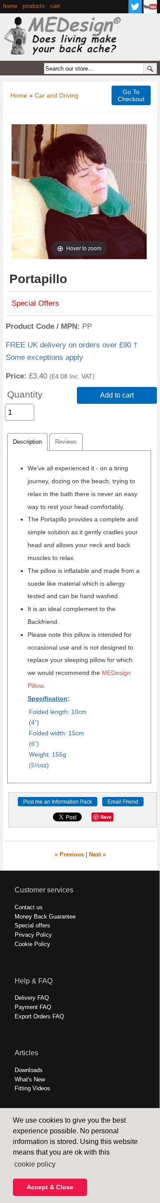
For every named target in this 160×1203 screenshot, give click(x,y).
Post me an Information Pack (57, 802)
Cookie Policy (32, 944)
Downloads (29, 1070)
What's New (30, 1079)
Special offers (32, 925)
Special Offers (35, 303)
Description (27, 441)
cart (55, 6)
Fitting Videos (32, 1088)
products (34, 6)
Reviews (66, 441)
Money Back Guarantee (45, 916)
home (10, 6)
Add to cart (117, 395)
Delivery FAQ (32, 997)
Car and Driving (57, 95)
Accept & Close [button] (50, 1187)
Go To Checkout (131, 95)
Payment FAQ (33, 1007)
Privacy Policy (33, 934)
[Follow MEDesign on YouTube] (150, 11)
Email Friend (123, 802)
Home (18, 95)
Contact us (29, 907)
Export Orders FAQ (39, 1016)
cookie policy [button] (35, 1164)
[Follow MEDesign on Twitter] (135, 11)
